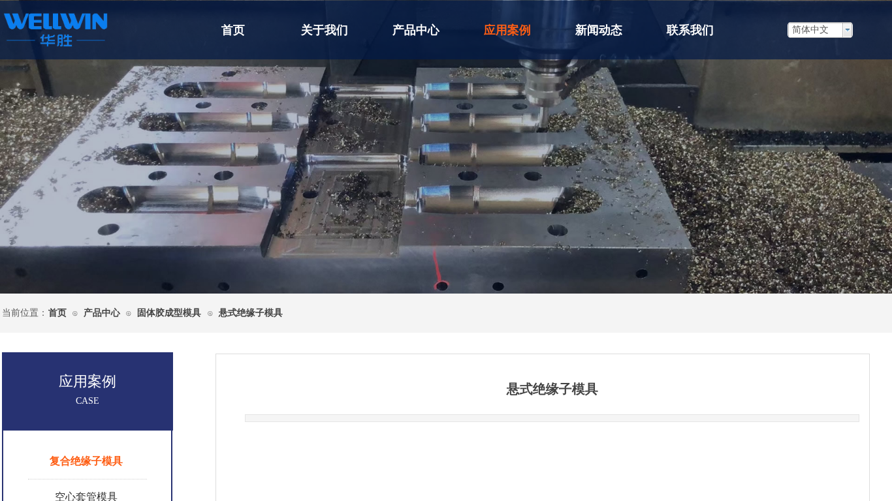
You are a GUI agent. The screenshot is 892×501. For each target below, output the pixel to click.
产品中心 (415, 30)
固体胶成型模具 (170, 313)
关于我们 (324, 30)
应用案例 (507, 30)
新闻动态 (598, 30)
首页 (233, 30)
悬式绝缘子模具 (251, 313)
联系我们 (690, 30)
